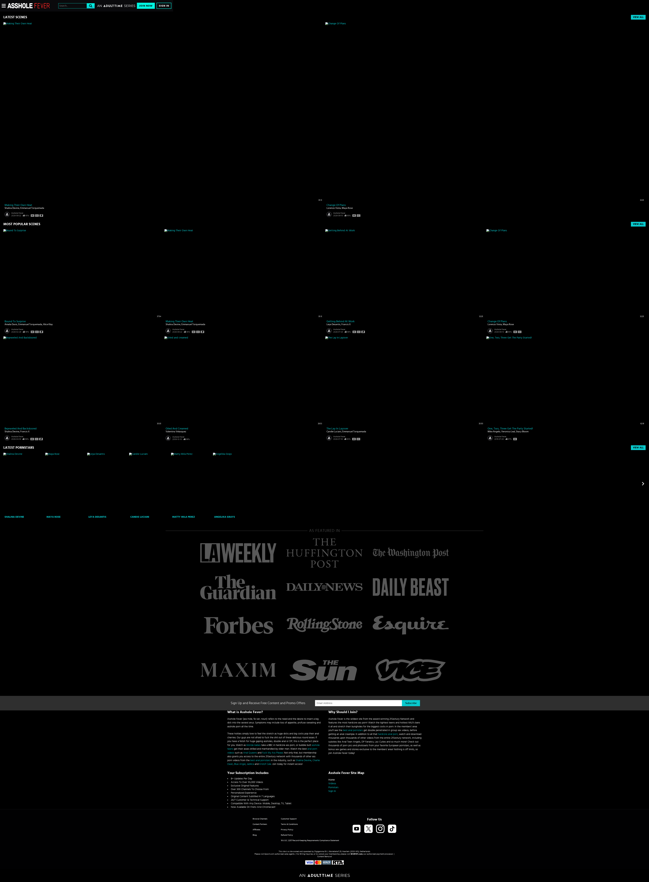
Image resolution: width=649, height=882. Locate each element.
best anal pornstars (260, 760)
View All (638, 17)
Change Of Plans (336, 205)
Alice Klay (48, 324)
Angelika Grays (224, 517)
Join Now (146, 6)
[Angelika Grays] (233, 483)
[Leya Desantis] (107, 483)
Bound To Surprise (15, 321)
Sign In (164, 6)
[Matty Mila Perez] (191, 483)
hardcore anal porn (388, 734)
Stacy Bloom (522, 431)
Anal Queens (250, 752)
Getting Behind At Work (341, 321)
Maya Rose (347, 208)
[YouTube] (356, 829)
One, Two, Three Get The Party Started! (510, 428)
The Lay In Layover (337, 428)
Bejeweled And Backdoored (21, 428)
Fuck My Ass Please (272, 752)
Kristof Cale (265, 764)
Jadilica (250, 764)
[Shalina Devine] (23, 483)
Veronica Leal (508, 431)
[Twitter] (368, 829)
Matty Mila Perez (183, 517)
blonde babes (253, 745)
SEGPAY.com (357, 854)
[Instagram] (380, 829)
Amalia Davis (11, 324)
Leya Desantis (333, 324)
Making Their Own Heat (18, 205)
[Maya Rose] (65, 483)
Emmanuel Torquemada (32, 208)
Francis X (346, 324)
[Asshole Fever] (28, 5)
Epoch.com (269, 854)
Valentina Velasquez (176, 431)
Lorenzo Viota (334, 208)
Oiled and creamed (177, 428)
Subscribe (411, 703)
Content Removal (324, 856)
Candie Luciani (334, 431)
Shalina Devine (12, 208)
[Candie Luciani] (149, 483)
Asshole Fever (17, 213)
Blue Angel (240, 764)
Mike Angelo (494, 431)
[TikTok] (392, 829)
